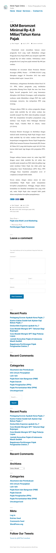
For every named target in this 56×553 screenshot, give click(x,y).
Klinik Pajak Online (17, 6)
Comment (13, 256)
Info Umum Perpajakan (20, 373)
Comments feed (17, 521)
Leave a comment (38, 43)
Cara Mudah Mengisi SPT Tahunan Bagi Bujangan (27, 330)
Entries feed (15, 518)
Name (12, 278)
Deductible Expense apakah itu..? (24, 326)
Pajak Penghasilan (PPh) (20, 385)
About (19, 11)
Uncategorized (16, 391)
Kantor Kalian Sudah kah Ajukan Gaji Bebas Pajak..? (26, 321)
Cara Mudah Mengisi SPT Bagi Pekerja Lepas (26, 335)
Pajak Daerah (15, 382)
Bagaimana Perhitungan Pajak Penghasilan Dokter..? (23, 345)
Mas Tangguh (15, 43)
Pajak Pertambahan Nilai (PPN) (20, 207)
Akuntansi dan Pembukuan (22, 370)
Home (12, 11)
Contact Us (38, 11)
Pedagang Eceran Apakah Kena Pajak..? (27, 317)
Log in (12, 515)
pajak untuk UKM (16, 209)
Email (30, 278)
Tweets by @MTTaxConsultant (20, 538)
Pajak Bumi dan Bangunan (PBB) (24, 379)
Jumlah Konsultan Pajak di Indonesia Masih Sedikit (26, 340)
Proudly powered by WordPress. (29, 547)
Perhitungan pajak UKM (28, 209)
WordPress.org (16, 524)
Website (12, 287)
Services (26, 11)
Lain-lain (14, 376)
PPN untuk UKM (14, 211)
